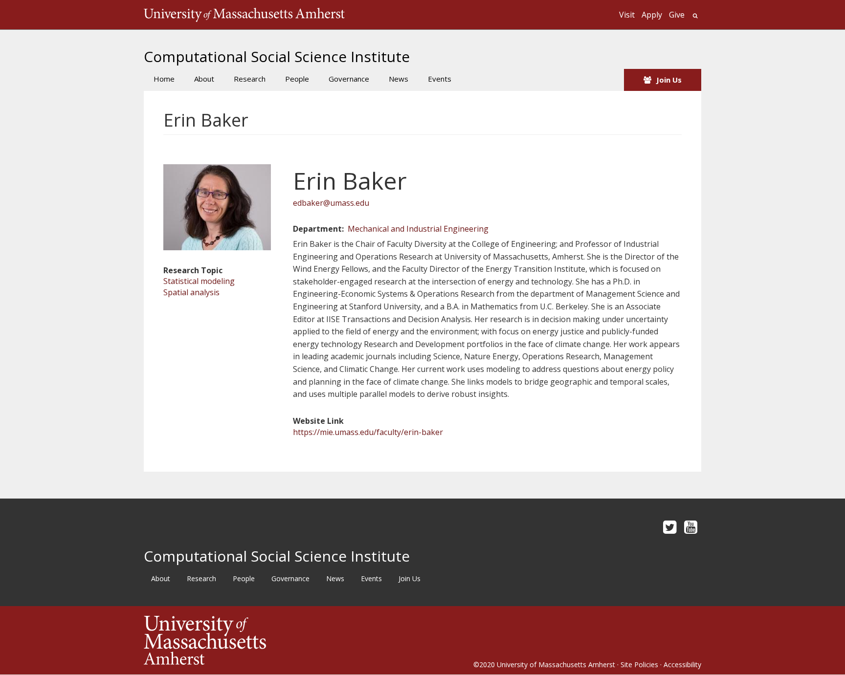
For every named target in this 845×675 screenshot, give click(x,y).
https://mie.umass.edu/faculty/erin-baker (368, 432)
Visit (627, 14)
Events (439, 79)
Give (677, 14)
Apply (652, 14)
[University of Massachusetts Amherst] (283, 640)
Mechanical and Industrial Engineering (418, 228)
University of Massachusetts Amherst (556, 664)
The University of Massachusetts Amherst (244, 14)
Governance (349, 79)
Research (250, 79)
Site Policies (639, 664)
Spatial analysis (191, 292)
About (204, 79)
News (398, 79)
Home (164, 79)
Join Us (669, 80)
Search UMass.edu (695, 16)
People (297, 79)
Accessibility (682, 664)
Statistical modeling (199, 281)
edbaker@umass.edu (331, 202)
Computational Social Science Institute (277, 56)
